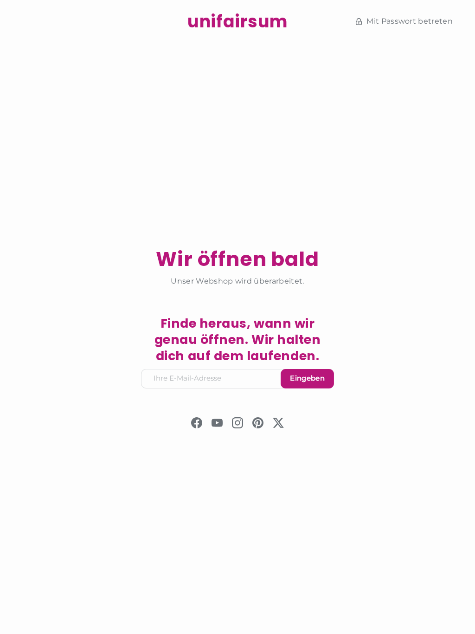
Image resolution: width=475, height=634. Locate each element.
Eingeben (307, 378)
